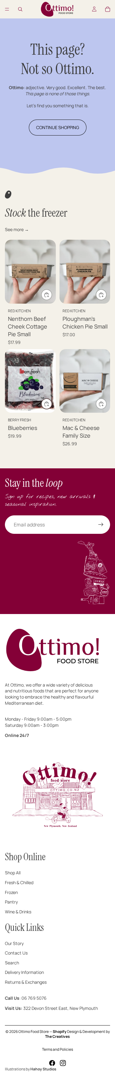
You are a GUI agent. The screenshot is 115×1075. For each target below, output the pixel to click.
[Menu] (7, 9)
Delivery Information (24, 972)
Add (106, 294)
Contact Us (16, 953)
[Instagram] (63, 1063)
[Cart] (107, 9)
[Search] (20, 9)
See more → (17, 229)
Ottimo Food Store (33, 1031)
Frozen (11, 892)
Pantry (11, 902)
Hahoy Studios (43, 1069)
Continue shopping (57, 127)
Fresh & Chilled (19, 882)
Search (12, 963)
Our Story (14, 943)
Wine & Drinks (18, 912)
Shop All (13, 873)
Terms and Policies (57, 1049)
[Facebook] (52, 1063)
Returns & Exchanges (26, 982)
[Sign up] (100, 524)
